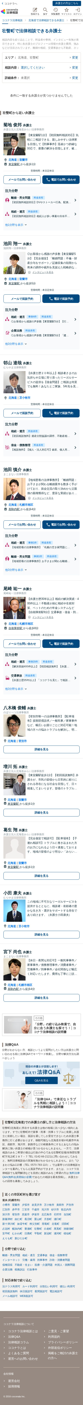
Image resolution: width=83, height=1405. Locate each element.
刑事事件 (42, 1259)
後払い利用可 (67, 1286)
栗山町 (38, 1219)
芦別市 (70, 1204)
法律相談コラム (18, 1342)
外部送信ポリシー (60, 1347)
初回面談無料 (10, 1291)
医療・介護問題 (44, 1264)
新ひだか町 (21, 1238)
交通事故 (42, 1255)
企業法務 (7, 1269)
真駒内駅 (14, 509)
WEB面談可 (26, 1296)
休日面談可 (26, 1291)
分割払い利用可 (49, 1286)
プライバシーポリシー (63, 1342)
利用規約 (54, 1336)
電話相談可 (56, 1291)
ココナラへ (10, 3)
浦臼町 (58, 1219)
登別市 (23, 741)
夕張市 (26, 1204)
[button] (41, 225)
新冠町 (48, 1233)
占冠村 (6, 1228)
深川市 (6, 1214)
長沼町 (28, 1219)
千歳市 (35, 1209)
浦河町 (58, 1233)
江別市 (6, 1209)
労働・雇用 (28, 1259)
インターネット (11, 1259)
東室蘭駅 (14, 164)
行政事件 (32, 1269)
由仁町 (18, 1219)
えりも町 (7, 1238)
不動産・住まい (24, 1264)
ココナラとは (17, 1347)
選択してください (33, 67)
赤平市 (16, 1209)
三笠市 (26, 1209)
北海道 (13, 159)
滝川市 (45, 1209)
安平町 (6, 1233)
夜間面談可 (41, 1291)
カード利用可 (30, 1286)
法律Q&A (14, 1336)
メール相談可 (10, 1296)
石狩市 (58, 1214)
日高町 (28, 1233)
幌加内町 (17, 1228)
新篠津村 (7, 1219)
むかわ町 (17, 1233)
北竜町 (55, 1223)
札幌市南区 (26, 504)
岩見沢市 (37, 1204)
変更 (75, 57)
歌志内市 (66, 1209)
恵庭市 (26, 1214)
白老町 (48, 1228)
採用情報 (14, 1386)
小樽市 (6, 1204)
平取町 (38, 1233)
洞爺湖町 (69, 1228)
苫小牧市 (24, 397)
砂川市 (55, 1209)
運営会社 (14, 1381)
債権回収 (7, 1264)
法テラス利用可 (11, 1286)
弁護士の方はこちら (66, 3)
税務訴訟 (20, 1269)
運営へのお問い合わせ (23, 1358)
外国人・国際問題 (65, 1264)
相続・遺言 (28, 1255)
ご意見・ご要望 (58, 1331)
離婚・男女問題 (11, 1255)
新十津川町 (8, 1223)
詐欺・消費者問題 (60, 1259)
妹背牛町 (22, 1223)
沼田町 (65, 1223)
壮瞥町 (38, 1228)
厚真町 (58, 1228)
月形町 (48, 1219)
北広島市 (47, 1214)
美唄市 (60, 1204)
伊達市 (35, 1214)
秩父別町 (35, 1223)
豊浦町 (28, 1228)
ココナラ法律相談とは (23, 1331)
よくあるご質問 (18, 1353)
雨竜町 (46, 1223)
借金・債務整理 (58, 1255)
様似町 (67, 1233)
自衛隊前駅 (16, 628)
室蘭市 (23, 159)
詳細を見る (42, 749)
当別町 (67, 1214)
